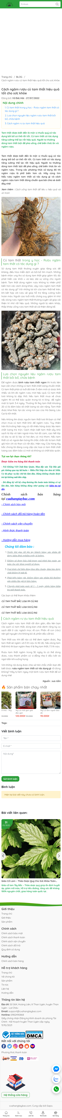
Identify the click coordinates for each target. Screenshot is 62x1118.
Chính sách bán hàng (12, 961)
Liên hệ (5, 988)
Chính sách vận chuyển (13, 941)
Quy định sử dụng (10, 949)
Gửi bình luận (10, 778)
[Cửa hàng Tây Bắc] (9, 4)
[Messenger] (56, 1069)
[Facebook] (3, 1046)
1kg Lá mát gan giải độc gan (21, 711)
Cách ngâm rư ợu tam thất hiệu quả (26, 123)
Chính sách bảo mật (12, 933)
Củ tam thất (12, 260)
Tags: (4, 722)
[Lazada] (32, 1046)
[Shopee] (27, 1046)
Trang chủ (6, 76)
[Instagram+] (15, 1046)
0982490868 (17, 1014)
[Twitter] (9, 1046)
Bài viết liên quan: (14, 813)
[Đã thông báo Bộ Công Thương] (13, 1034)
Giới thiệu (6, 917)
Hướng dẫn (7, 992)
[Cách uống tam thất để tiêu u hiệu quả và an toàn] (31, 821)
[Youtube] (21, 1046)
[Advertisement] (31, 32)
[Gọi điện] (56, 1089)
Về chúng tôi (8, 976)
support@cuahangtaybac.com (25, 1011)
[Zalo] (56, 1079)
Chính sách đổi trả (10, 945)
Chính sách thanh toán (13, 937)
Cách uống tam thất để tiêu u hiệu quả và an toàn (28, 825)
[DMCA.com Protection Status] (34, 1034)
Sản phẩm (6, 921)
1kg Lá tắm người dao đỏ (46, 711)
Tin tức (4, 984)
